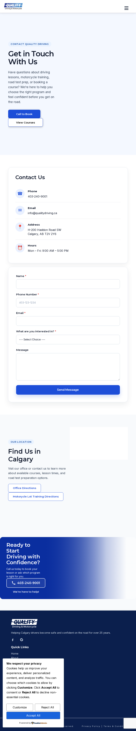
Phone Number (27, 294)
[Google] (23, 641)
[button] (128, 8)
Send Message (68, 389)
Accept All (33, 715)
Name (21, 276)
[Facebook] (14, 641)
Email (21, 313)
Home (14, 653)
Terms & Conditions (116, 726)
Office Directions (24, 488)
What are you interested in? (36, 331)
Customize (20, 707)
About (14, 657)
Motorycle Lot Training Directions (36, 496)
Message (22, 350)
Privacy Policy (91, 726)
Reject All (47, 707)
